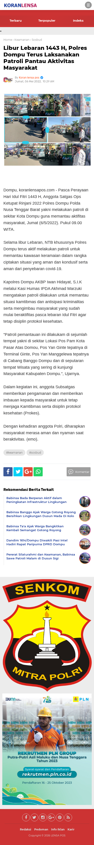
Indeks (78, 20)
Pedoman (41, 829)
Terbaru (16, 20)
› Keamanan (21, 39)
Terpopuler (46, 20)
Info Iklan (58, 829)
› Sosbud (36, 39)
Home (7, 39)
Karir (71, 829)
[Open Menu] (88, 5)
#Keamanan (14, 452)
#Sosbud (35, 452)
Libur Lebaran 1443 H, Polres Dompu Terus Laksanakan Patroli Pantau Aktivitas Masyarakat (45, 58)
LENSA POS (58, 835)
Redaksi (25, 829)
